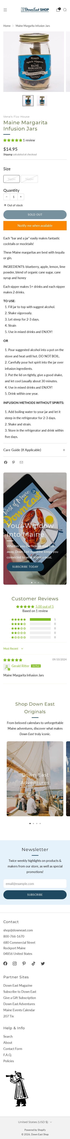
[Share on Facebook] (5, 462)
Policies (8, 1061)
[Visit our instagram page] (14, 963)
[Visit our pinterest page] (24, 963)
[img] (12, 660)
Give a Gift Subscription (19, 998)
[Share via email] (21, 462)
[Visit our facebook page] (5, 963)
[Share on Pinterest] (13, 462)
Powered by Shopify (35, 1129)
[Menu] (5, 10)
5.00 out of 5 (45, 606)
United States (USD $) (33, 1122)
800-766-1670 (13, 936)
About (7, 1043)
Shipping (7, 154)
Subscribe (35, 894)
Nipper (29, 179)
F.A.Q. (7, 1055)
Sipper (11, 179)
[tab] (30, 823)
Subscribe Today (25, 566)
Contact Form (12, 1049)
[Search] (65, 10)
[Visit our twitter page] (42, 963)
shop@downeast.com (18, 930)
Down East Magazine (17, 985)
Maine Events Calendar (19, 1010)
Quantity (11, 190)
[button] (13, 140)
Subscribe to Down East (19, 992)
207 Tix (8, 1016)
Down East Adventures (19, 1004)
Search (8, 1036)
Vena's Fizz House (16, 116)
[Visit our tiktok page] (33, 963)
